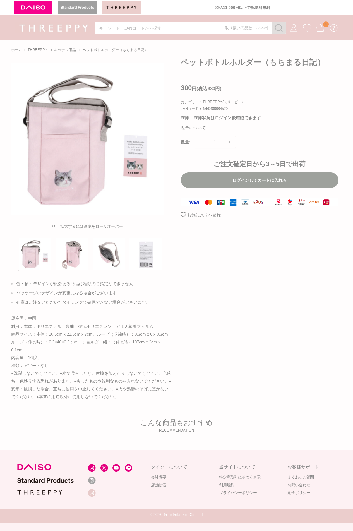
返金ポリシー (298, 493)
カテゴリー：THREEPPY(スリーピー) (212, 102)
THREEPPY (37, 50)
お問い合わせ (298, 485)
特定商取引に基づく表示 (240, 477)
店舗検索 (158, 485)
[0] (320, 28)
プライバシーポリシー (238, 493)
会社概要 (158, 477)
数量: (186, 142)
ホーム (16, 50)
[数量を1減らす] (200, 142)
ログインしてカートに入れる (259, 180)
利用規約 (226, 485)
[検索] (279, 28)
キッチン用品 (65, 50)
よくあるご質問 (300, 477)
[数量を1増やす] (230, 142)
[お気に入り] (307, 28)
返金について (193, 128)
